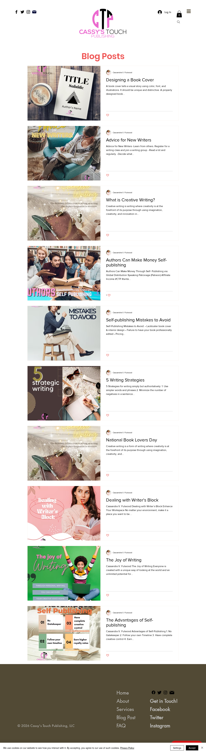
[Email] (34, 12)
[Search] (178, 22)
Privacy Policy (127, 747)
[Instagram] (28, 12)
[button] (189, 11)
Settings (177, 747)
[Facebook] (16, 12)
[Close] (202, 747)
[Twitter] (22, 12)
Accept (192, 747)
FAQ (121, 725)
